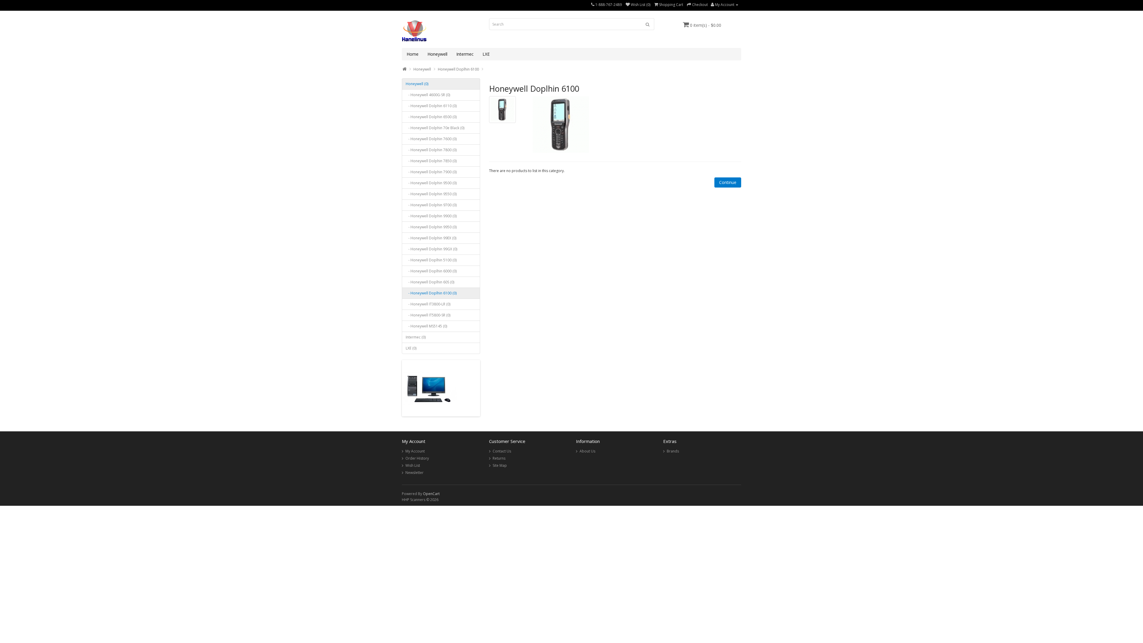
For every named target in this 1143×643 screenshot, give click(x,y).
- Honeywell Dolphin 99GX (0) (431, 249)
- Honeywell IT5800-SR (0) (428, 315)
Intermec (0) (416, 337)
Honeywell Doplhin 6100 (458, 69)
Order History (417, 458)
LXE (486, 54)
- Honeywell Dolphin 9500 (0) (431, 182)
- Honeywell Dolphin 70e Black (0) (435, 127)
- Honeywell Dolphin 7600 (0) (431, 138)
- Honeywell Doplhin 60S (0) (430, 282)
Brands (673, 451)
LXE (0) (411, 348)
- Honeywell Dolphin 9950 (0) (431, 227)
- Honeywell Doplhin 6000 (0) (431, 271)
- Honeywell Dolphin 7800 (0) (431, 149)
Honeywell (437, 54)
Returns (499, 458)
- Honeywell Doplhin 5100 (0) (431, 260)
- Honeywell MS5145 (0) (426, 326)
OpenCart (431, 493)
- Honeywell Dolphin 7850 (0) (431, 160)
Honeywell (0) (417, 83)
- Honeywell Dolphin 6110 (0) (431, 105)
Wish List (412, 465)
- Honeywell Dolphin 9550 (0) (431, 193)
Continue (727, 182)
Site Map (500, 465)
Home (413, 54)
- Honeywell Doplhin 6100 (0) (431, 293)
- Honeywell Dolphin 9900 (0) (431, 216)
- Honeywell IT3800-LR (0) (428, 304)
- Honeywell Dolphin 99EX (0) (431, 238)
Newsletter (414, 472)
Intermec (465, 54)
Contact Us (502, 451)
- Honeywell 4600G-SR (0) (428, 94)
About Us (587, 451)
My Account (415, 451)
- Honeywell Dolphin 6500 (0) (431, 116)
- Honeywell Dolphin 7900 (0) (431, 171)
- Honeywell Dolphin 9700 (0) (431, 204)
